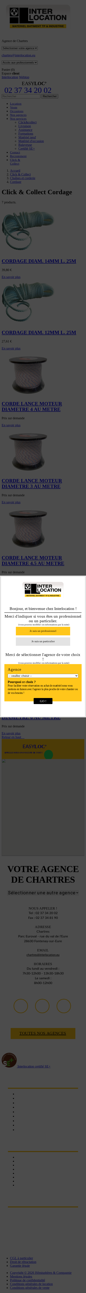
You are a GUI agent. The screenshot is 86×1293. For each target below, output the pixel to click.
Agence (14, 669)
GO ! (43, 701)
